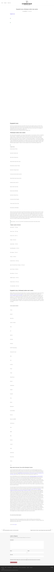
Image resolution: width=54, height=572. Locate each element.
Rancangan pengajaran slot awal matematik (36, 476)
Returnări (31, 567)
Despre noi (9, 2)
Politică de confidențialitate (22, 567)
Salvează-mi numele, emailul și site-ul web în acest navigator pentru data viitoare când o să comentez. (25, 559)
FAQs (5, 567)
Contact (3, 568)
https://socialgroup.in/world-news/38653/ (16, 295)
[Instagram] (52, 567)
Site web (11, 554)
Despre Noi (2, 567)
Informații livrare (9, 567)
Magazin (5, 2)
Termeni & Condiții (15, 567)
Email (29, 550)
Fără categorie (15, 524)
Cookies (28, 567)
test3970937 (25, 11)
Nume (11, 550)
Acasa (2, 2)
